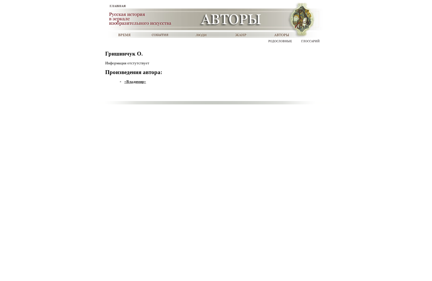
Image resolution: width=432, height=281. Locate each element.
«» (135, 81)
